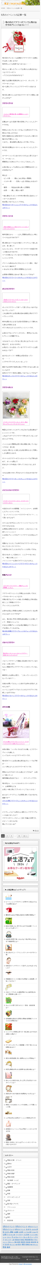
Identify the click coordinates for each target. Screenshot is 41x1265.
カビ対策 (26, 1234)
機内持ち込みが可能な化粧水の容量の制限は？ (21, 915)
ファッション (11, 1207)
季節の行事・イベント (14, 1160)
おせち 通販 (9, 1232)
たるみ (34, 1232)
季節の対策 (10, 1170)
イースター (19, 1234)
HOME (3, 8)
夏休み (9, 1163)
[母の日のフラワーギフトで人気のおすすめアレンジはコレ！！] (14, 55)
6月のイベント (20, 1229)
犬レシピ (12, 1244)
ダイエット (10, 1210)
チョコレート (16, 1237)
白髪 (16, 1244)
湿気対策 (33, 1242)
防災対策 (10, 1220)
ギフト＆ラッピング (13, 1197)
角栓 (31, 1244)
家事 (8, 1190)
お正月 (9, 1167)
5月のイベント (8, 1229)
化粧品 (22, 1240)
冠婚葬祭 (10, 1187)
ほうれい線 (11, 1234)
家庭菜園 (28, 1240)
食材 (8, 1247)
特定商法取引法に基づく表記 (9, 1257)
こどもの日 (27, 1232)
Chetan (20, 1264)
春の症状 (17, 1242)
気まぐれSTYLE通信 (15, 3)
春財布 (23, 1242)
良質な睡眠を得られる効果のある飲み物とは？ (21, 1069)
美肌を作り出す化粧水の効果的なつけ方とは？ (21, 1093)
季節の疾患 (10, 1177)
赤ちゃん (35, 1244)
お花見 (21, 1232)
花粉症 (27, 1244)
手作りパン (11, 1242)
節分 (19, 1244)
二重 (13, 1239)
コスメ (9, 1237)
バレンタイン (27, 1237)
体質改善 (17, 1240)
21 (19, 836)
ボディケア (8, 1239)
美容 (8, 1200)
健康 (8, 1214)
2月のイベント (9, 1226)
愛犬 (32, 1239)
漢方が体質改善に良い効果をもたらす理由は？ (21, 1058)
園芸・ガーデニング (13, 1184)
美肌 (23, 1244)
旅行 (8, 1217)
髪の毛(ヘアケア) (12, 1204)
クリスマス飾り (34, 1234)
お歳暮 (16, 1232)
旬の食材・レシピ (13, 1180)
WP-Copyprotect (28, 1264)
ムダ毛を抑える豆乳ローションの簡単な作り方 (21, 1118)
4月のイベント (33, 1226)
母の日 (37, 830)
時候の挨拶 (10, 1173)
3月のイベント (21, 1226)
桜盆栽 (28, 1242)
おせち (28, 1229)
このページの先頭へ (34, 1259)
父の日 (6, 1244)
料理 (8, 1193)
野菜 (4, 1247)
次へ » (25, 836)
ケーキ (4, 1237)
